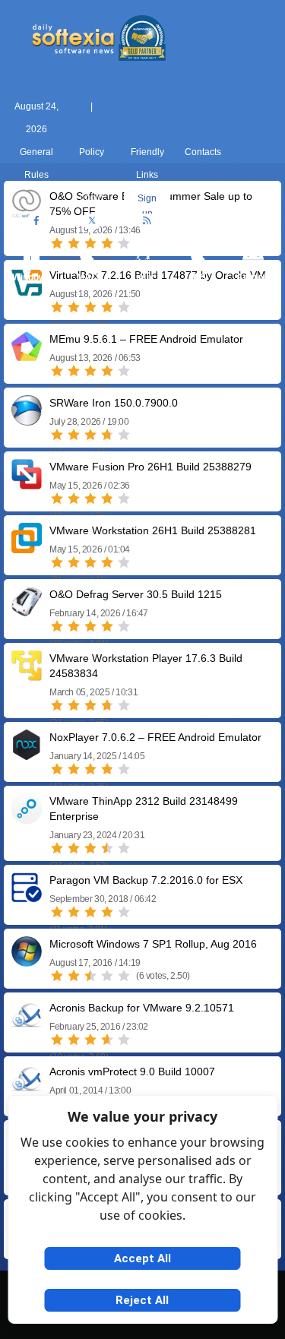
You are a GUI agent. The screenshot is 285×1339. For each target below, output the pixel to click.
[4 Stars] (107, 307)
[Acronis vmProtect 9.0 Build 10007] (26, 1088)
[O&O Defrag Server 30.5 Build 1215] (26, 611)
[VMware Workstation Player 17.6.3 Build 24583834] (26, 675)
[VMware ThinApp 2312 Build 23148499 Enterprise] (26, 818)
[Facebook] (36, 221)
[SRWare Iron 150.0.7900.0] (26, 420)
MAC (87, 277)
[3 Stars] (90, 307)
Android (253, 277)
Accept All (142, 1258)
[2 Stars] (73, 307)
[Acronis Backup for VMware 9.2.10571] (26, 1024)
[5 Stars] (123, 307)
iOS (198, 277)
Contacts (203, 152)
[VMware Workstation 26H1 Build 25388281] (26, 547)
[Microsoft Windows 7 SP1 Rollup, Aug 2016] (26, 961)
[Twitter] (92, 221)
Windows (31, 277)
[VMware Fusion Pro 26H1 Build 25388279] (26, 483)
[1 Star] (57, 307)
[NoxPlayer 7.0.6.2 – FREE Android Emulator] (26, 754)
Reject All (142, 1300)
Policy (91, 152)
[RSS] (147, 221)
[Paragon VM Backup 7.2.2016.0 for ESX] (26, 897)
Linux (142, 277)
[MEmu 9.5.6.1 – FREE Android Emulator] (26, 356)
